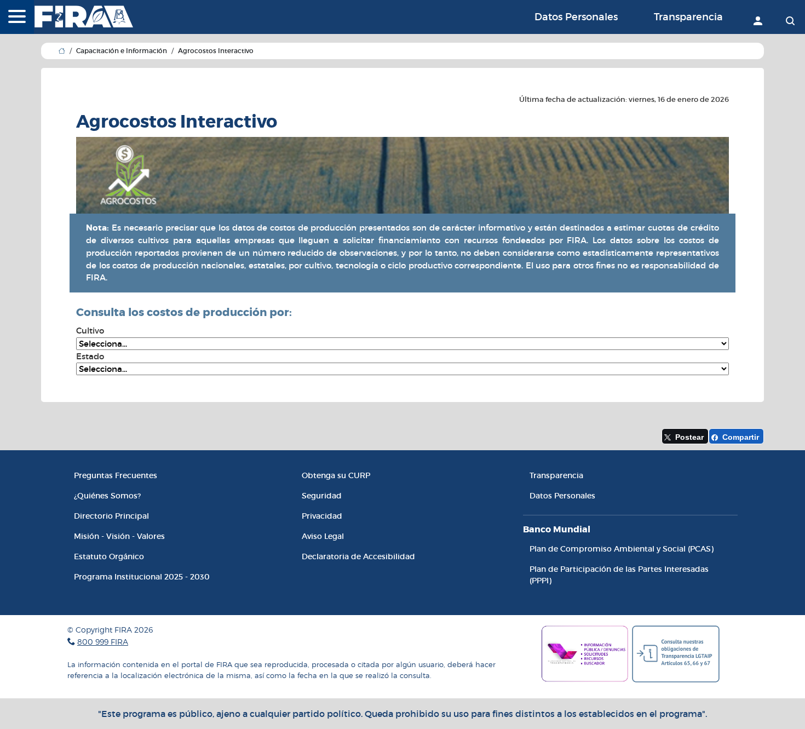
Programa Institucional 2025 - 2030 (142, 577)
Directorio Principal (111, 516)
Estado (90, 356)
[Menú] (17, 17)
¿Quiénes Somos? (107, 496)
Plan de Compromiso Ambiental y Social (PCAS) (622, 549)
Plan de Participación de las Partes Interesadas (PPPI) (619, 575)
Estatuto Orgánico (109, 556)
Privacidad (322, 516)
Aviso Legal (323, 536)
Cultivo (90, 330)
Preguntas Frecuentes (115, 475)
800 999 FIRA (102, 641)
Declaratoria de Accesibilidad (358, 556)
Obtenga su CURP (336, 475)
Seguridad (322, 496)
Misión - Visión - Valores (119, 536)
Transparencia (688, 17)
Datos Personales (576, 17)
